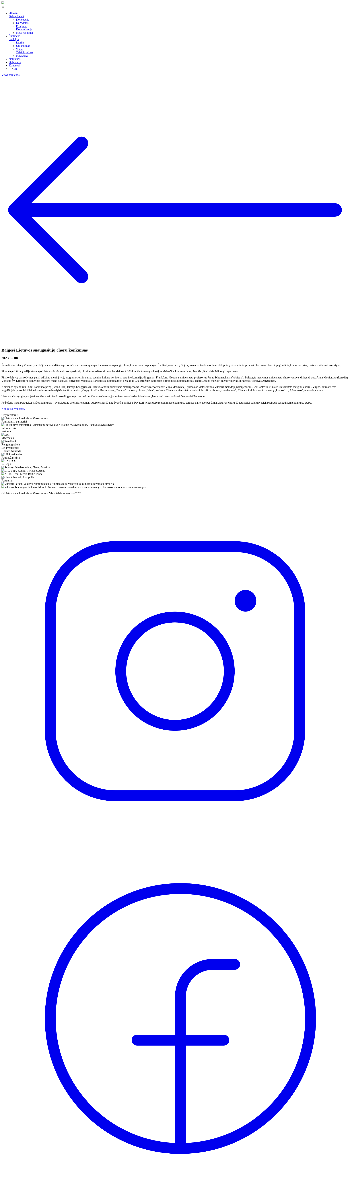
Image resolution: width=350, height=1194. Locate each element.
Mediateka (22, 55)
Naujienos (14, 58)
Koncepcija (22, 19)
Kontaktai (14, 65)
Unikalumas (23, 45)
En (15, 68)
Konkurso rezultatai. (13, 408)
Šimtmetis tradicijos (14, 37)
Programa (21, 26)
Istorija (20, 42)
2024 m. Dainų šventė (16, 14)
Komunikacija (24, 29)
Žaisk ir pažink (24, 52)
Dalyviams (22, 22)
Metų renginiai (24, 32)
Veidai (19, 49)
